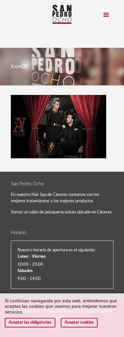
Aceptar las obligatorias (30, 322)
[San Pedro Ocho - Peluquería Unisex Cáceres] (62, 14)
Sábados (25, 271)
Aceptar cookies (79, 322)
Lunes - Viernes (31, 257)
